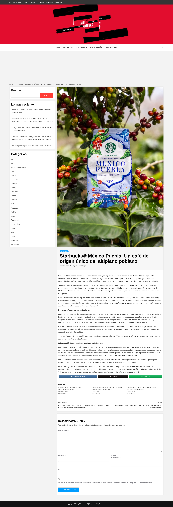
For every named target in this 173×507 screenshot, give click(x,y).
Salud (13, 228)
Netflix (13, 212)
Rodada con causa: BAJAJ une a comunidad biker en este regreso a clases (31, 111)
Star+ (13, 236)
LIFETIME (14, 200)
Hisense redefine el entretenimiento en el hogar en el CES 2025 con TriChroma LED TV (83, 405)
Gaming (13, 188)
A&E (12, 159)
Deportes (14, 179)
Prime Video (15, 224)
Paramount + (15, 220)
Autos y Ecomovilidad (18, 167)
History (13, 196)
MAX (12, 204)
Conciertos (58, 2)
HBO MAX (14, 192)
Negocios (32, 2)
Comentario (63, 430)
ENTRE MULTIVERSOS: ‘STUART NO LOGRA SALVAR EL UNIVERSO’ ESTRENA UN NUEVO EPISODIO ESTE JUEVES (32, 120)
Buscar (16, 90)
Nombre (62, 455)
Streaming (41, 2)
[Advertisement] (86, 66)
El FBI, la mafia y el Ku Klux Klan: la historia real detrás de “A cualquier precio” (31, 129)
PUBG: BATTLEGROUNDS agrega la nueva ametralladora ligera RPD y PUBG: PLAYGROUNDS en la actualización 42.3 (31, 138)
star (12, 232)
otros (13, 216)
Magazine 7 (93, 504)
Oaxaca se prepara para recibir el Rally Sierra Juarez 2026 (31, 146)
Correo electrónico (116, 457)
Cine (26, 2)
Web (59, 469)
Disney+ (14, 184)
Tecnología (49, 2)
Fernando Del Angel (69, 266)
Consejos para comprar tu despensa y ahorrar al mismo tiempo (138, 405)
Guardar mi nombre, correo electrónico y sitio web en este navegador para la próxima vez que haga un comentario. (105, 483)
